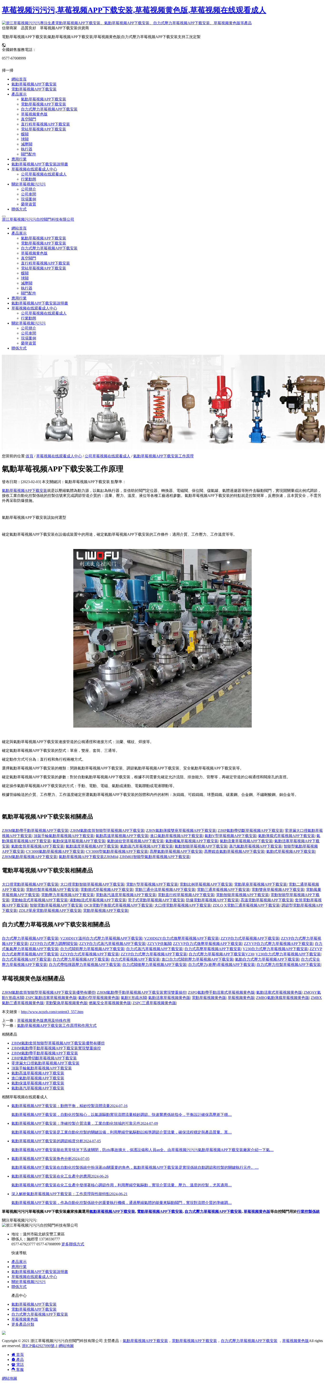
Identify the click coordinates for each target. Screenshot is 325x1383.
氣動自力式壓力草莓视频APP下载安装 (267, 959)
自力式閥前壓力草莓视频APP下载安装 (92, 949)
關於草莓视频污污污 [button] (28, 323)
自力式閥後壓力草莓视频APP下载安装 (154, 965)
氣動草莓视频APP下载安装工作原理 (163, 456)
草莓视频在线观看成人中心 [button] (34, 308)
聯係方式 (19, 348)
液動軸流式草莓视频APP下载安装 (97, 900)
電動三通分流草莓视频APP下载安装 (165, 890)
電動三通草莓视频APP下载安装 (223, 890)
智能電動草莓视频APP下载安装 (56, 905)
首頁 (29, 456)
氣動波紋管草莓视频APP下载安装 (135, 841)
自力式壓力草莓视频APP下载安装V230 (221, 954)
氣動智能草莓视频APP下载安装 (201, 846)
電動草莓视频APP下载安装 (43, 243)
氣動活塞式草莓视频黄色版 (279, 992)
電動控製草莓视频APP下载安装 (52, 890)
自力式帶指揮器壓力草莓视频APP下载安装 (85, 965)
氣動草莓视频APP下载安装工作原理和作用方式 (57, 1026)
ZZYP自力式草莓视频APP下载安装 (250, 938)
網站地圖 (66, 1346)
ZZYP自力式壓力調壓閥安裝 (54, 944)
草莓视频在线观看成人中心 (59, 456)
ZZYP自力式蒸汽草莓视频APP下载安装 (112, 944)
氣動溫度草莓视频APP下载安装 (92, 846)
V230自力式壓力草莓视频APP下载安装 (275, 949)
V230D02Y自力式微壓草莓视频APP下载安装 (181, 938)
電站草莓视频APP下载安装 (43, 268)
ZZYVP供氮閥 (159, 944)
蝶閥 (25, 273)
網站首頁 (19, 228)
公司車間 (28, 333)
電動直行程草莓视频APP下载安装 (186, 895)
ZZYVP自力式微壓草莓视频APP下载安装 (207, 944)
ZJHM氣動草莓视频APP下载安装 (29, 857)
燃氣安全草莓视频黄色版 (110, 1003)
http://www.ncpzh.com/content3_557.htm (52, 1012)
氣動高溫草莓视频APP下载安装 (122, 836)
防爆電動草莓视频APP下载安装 (212, 900)
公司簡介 (28, 328)
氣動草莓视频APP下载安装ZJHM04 (88, 857)
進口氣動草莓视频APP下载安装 (176, 836)
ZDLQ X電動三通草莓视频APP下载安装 (246, 905)
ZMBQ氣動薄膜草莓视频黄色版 (282, 998)
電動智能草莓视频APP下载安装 (242, 895)
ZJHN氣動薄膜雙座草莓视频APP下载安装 (181, 831)
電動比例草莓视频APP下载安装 (206, 884)
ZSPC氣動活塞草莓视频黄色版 (51, 998)
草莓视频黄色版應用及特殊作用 (43, 1021)
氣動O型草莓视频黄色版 (98, 998)
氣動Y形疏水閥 (134, 998)
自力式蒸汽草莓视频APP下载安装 (154, 949)
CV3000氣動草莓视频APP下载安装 (55, 851)
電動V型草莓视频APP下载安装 (152, 884)
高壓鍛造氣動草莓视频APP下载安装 (234, 851)
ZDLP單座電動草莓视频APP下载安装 (50, 911)
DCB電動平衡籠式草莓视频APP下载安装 (118, 905)
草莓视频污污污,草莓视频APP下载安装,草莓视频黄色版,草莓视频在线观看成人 (134, 10)
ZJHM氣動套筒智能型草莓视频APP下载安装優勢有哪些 (48, 992)
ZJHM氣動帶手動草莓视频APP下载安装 (35, 831)
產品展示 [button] (19, 233)
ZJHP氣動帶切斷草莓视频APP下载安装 (250, 831)
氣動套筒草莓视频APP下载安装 (37, 846)
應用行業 (19, 298)
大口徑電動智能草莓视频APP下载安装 (92, 884)
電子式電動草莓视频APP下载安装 (156, 900)
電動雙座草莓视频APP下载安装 (277, 890)
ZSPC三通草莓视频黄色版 (154, 1003)
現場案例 (28, 338)
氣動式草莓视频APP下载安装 (290, 851)
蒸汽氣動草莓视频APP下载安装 (255, 846)
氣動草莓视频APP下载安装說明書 (39, 303)
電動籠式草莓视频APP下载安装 (106, 890)
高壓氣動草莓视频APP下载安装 (176, 851)
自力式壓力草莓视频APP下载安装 (49, 248)
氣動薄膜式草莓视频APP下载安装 (286, 836)
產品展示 (19, 1262)
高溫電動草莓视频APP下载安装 (267, 900)
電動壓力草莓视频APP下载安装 (67, 895)
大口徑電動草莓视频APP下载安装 (30, 884)
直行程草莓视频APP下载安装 (45, 263)
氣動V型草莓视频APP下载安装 (230, 836)
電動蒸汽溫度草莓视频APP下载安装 (126, 895)
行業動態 (28, 318)
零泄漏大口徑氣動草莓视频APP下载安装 (45, 1063)
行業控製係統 (308, 1211)
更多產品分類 (22, 1324)
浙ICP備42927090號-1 (40, 1346)
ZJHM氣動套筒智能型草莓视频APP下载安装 (107, 831)
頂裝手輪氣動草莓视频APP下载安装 (64, 836)
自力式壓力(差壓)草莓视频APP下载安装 (221, 965)
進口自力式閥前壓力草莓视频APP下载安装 (197, 959)
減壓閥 (26, 283)
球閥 (25, 278)
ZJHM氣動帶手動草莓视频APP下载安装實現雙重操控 (141, 992)
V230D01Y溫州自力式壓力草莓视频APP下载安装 (101, 938)
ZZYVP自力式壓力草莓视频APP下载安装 (278, 944)
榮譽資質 (28, 343)
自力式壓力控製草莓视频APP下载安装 (288, 965)
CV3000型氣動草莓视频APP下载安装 (117, 851)
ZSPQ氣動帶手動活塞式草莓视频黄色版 (221, 992)
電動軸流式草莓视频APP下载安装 (39, 900)
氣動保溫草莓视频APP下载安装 (79, 841)
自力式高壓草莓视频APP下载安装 (212, 949)
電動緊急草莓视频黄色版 (66, 1003)
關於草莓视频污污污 (28, 1282)
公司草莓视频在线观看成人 (44, 313)
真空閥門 (28, 258)
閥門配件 (28, 293)
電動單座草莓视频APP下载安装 (260, 884)
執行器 (26, 288)
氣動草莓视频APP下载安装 (43, 238)
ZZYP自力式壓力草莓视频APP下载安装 (154, 954)
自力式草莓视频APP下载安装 (26, 959)
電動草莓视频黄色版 (209, 998)
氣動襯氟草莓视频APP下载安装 (191, 841)
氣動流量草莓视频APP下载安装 (246, 841)
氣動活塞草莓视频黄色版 (169, 998)
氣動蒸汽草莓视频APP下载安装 (146, 846)
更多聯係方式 (72, 1244)
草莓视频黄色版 (34, 253)
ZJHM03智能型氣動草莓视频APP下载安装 (154, 857)
